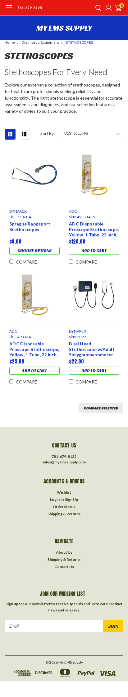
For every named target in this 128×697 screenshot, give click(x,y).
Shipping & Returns (64, 514)
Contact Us (64, 566)
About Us (64, 552)
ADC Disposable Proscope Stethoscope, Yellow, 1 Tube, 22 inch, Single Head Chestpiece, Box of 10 (34, 349)
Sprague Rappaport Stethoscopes (29, 226)
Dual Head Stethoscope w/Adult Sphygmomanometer (92, 349)
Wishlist (64, 492)
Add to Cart (94, 250)
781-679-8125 (29, 7)
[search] (97, 8)
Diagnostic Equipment (40, 43)
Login (55, 499)
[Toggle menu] (8, 11)
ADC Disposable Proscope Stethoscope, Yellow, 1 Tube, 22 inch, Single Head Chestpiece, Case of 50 (94, 229)
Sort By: (47, 133)
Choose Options (34, 250)
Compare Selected (101, 408)
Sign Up (71, 499)
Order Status (64, 506)
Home (10, 43)
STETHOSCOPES (79, 43)
